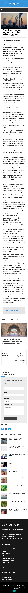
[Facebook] (6, 429)
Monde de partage (8, 560)
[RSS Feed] (2, 429)
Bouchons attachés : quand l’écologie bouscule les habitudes (17, 447)
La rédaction (5, 35)
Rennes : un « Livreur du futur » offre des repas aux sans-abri (18, 510)
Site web (6, 398)
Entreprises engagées (9, 555)
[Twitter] (9, 429)
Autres (5, 551)
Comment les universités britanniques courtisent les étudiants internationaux (11, 341)
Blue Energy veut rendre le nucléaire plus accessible (17, 478)
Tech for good (7, 565)
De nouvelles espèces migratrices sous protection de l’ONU (17, 455)
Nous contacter (6, 577)
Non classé (6, 562)
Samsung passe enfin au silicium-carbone (16, 463)
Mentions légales (7, 579)
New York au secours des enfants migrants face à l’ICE (16, 470)
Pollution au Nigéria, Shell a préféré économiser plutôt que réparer (16, 439)
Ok (14, 590)
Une (4, 567)
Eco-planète (6, 553)
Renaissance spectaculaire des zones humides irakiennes (17, 502)
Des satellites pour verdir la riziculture (17, 485)
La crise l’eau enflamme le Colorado (17, 493)
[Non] (26, 587)
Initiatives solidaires (8, 558)
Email (6, 392)
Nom (5, 386)
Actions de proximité (9, 549)
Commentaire (8, 404)
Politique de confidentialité (9, 582)
